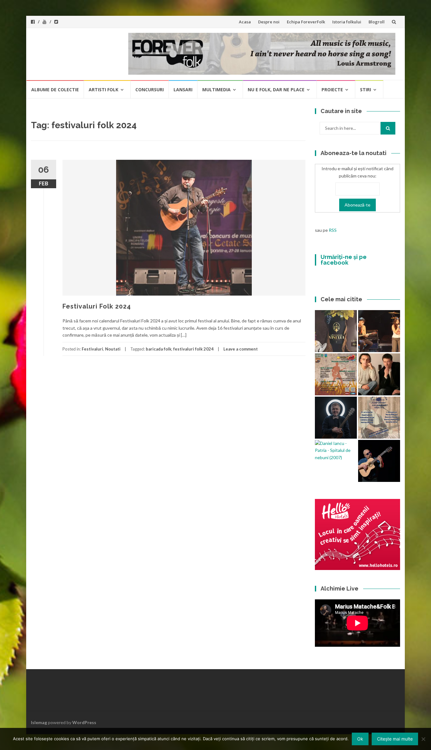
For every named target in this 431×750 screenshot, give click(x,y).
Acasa (245, 22)
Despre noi (269, 22)
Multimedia (216, 90)
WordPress (84, 722)
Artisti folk (103, 90)
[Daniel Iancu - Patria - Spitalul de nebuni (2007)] (336, 450)
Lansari (183, 90)
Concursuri (149, 90)
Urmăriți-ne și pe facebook (344, 260)
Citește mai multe (395, 738)
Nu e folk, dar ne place (276, 90)
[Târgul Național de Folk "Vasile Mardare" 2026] (336, 374)
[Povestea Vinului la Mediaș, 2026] (336, 331)
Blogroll (377, 22)
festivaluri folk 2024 (193, 348)
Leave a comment (240, 348)
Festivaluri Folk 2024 (96, 306)
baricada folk (158, 348)
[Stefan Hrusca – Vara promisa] (336, 418)
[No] (423, 739)
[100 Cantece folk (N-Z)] (379, 374)
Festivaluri (92, 348)
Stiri (365, 90)
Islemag (39, 722)
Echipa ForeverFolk (306, 22)
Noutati (113, 348)
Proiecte (332, 90)
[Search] (388, 128)
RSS (333, 230)
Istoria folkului (346, 22)
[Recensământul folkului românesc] (379, 461)
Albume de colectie (55, 90)
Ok (360, 738)
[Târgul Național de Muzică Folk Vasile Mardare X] (379, 418)
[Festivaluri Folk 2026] (379, 331)
